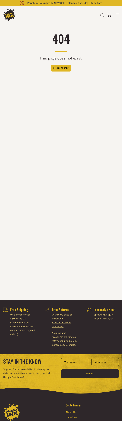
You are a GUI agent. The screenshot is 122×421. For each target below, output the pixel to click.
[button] (101, 15)
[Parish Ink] (9, 15)
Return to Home (61, 68)
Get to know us (73, 405)
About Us (71, 412)
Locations (71, 417)
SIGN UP (89, 373)
